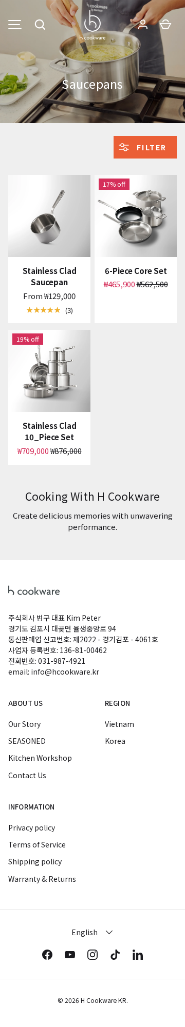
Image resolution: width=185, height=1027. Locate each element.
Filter (150, 147)
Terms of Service (37, 844)
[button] (40, 24)
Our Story (24, 724)
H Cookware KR (103, 1000)
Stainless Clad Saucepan (50, 276)
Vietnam (119, 724)
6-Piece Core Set (136, 270)
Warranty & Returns (42, 879)
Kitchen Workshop (40, 758)
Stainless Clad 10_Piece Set (50, 431)
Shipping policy (35, 861)
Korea (115, 741)
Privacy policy (31, 827)
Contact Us (27, 775)
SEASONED (27, 741)
